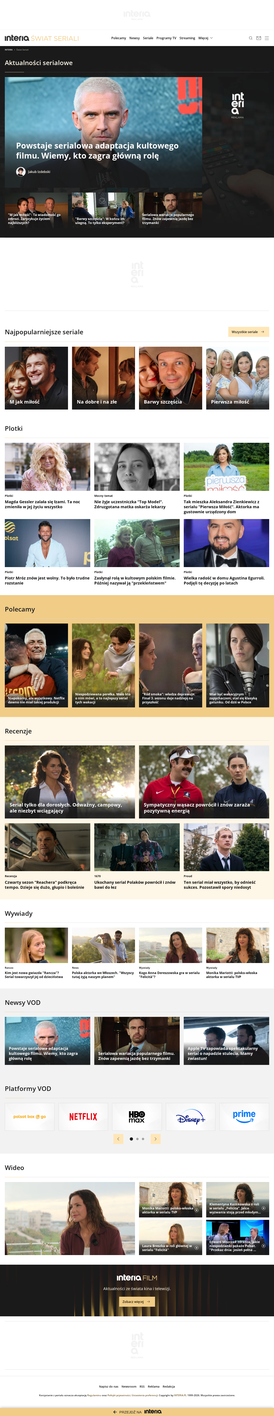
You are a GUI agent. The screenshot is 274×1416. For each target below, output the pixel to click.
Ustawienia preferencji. (145, 1395)
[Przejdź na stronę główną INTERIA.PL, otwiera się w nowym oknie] (17, 38)
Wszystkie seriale (245, 332)
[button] (206, 38)
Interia (9, 49)
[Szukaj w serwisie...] (251, 38)
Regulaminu (94, 1395)
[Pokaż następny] (156, 1139)
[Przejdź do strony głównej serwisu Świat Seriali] (54, 38)
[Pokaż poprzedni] (118, 1139)
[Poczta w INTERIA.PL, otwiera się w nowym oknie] (259, 38)
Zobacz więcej (133, 1302)
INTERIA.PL (180, 1395)
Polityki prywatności (119, 1395)
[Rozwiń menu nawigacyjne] (267, 38)
